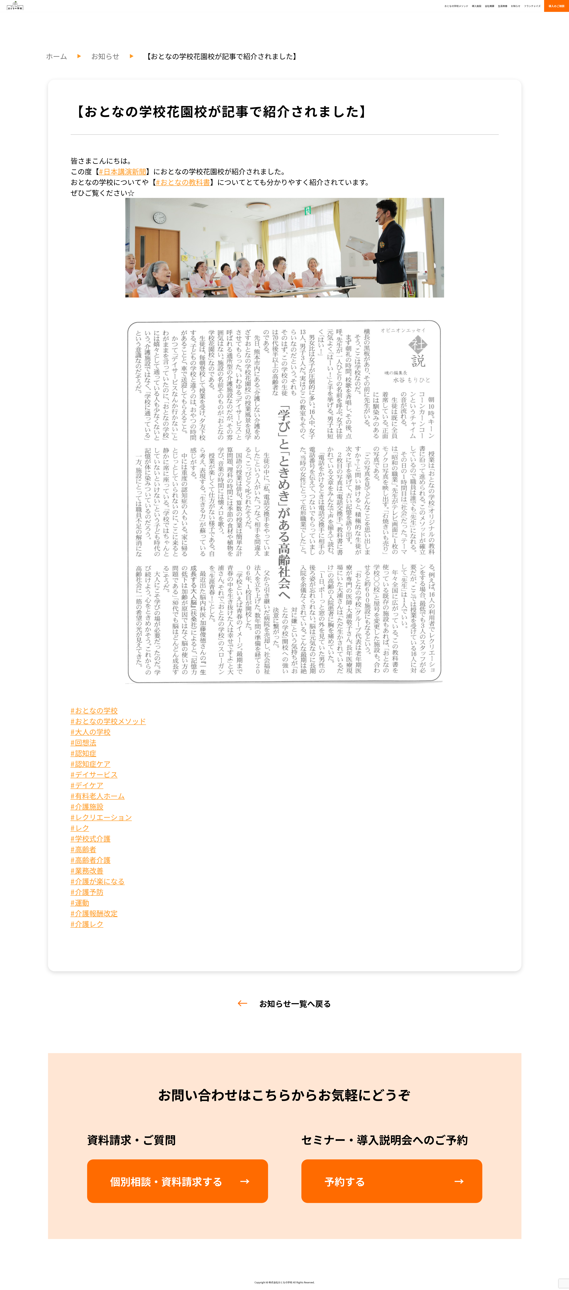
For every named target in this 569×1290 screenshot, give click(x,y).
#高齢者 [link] (83, 848)
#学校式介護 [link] (91, 838)
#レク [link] (80, 827)
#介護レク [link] (87, 923)
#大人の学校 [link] (91, 731)
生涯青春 (502, 6)
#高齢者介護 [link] (91, 859)
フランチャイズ (532, 6)
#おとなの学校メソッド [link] (108, 720)
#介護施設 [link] (87, 806)
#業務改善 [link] (87, 870)
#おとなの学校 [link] (94, 710)
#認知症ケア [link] (91, 763)
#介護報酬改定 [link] (94, 913)
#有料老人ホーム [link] (98, 795)
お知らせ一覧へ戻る (295, 1003)
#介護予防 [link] (87, 891)
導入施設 (476, 6)
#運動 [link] (80, 902)
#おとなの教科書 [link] (183, 181)
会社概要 (489, 6)
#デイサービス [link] (94, 774)
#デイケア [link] (87, 784)
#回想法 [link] (83, 742)
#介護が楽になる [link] (98, 881)
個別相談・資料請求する (166, 1181)
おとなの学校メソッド (456, 6)
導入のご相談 (557, 6)
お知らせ (515, 6)
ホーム (56, 56)
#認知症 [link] (83, 752)
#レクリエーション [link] (101, 816)
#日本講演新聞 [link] (122, 171)
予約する (344, 1181)
